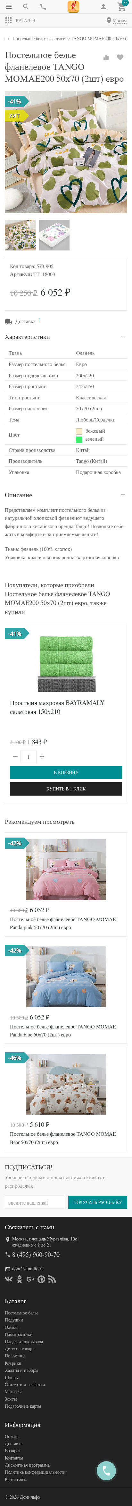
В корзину (66, 772)
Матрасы (13, 1391)
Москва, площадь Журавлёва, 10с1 (45, 1239)
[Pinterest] (41, 1279)
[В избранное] (120, 57)
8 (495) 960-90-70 (36, 1254)
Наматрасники (19, 1334)
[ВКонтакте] (8, 1279)
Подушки (14, 1320)
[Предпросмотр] (66, 659)
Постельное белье (21, 1313)
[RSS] (52, 1279)
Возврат (12, 1450)
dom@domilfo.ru (28, 1268)
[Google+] (30, 1279)
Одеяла (11, 1327)
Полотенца (15, 1356)
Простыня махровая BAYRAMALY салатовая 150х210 (57, 707)
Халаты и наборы (21, 1370)
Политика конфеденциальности (35, 1472)
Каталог (26, 20)
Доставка (13, 1443)
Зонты (11, 1399)
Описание (18, 494)
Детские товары (20, 1349)
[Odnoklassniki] (19, 1279)
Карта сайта (16, 1479)
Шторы (12, 1377)
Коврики (13, 1363)
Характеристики (27, 336)
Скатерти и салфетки (25, 1384)
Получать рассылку (97, 1202)
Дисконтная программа (27, 1465)
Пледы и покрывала (24, 1341)
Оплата (12, 1436)
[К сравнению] (106, 57)
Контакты (14, 1458)
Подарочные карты (23, 1406)
